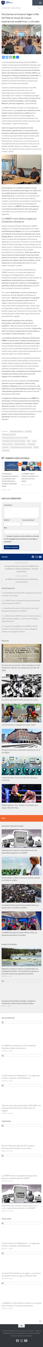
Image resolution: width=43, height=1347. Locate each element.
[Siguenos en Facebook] (33, 557)
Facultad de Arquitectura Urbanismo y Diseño (14, 438)
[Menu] (40, 2)
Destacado (6, 8)
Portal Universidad (7, 444)
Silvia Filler (5, 447)
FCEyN (34, 441)
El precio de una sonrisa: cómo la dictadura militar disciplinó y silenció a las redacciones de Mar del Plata (21, 667)
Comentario (8, 505)
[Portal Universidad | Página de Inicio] (8, 3)
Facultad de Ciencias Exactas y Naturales (13, 441)
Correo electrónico (28, 520)
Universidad (16, 8)
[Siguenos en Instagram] (36, 557)
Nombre (7, 520)
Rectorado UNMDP (20, 444)
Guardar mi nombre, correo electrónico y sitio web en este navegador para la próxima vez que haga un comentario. (21, 539)
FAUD (28, 441)
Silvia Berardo (31, 444)
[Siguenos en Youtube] (40, 557)
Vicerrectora (5, 450)
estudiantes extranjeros (16, 431)
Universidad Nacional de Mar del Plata (21, 447)
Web (5, 528)
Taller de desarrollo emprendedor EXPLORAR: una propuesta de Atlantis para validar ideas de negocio (21, 1108)
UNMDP (36, 447)
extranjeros (28, 431)
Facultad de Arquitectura (9, 434)
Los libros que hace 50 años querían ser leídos (20, 700)
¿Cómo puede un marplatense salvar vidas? (19, 725)
